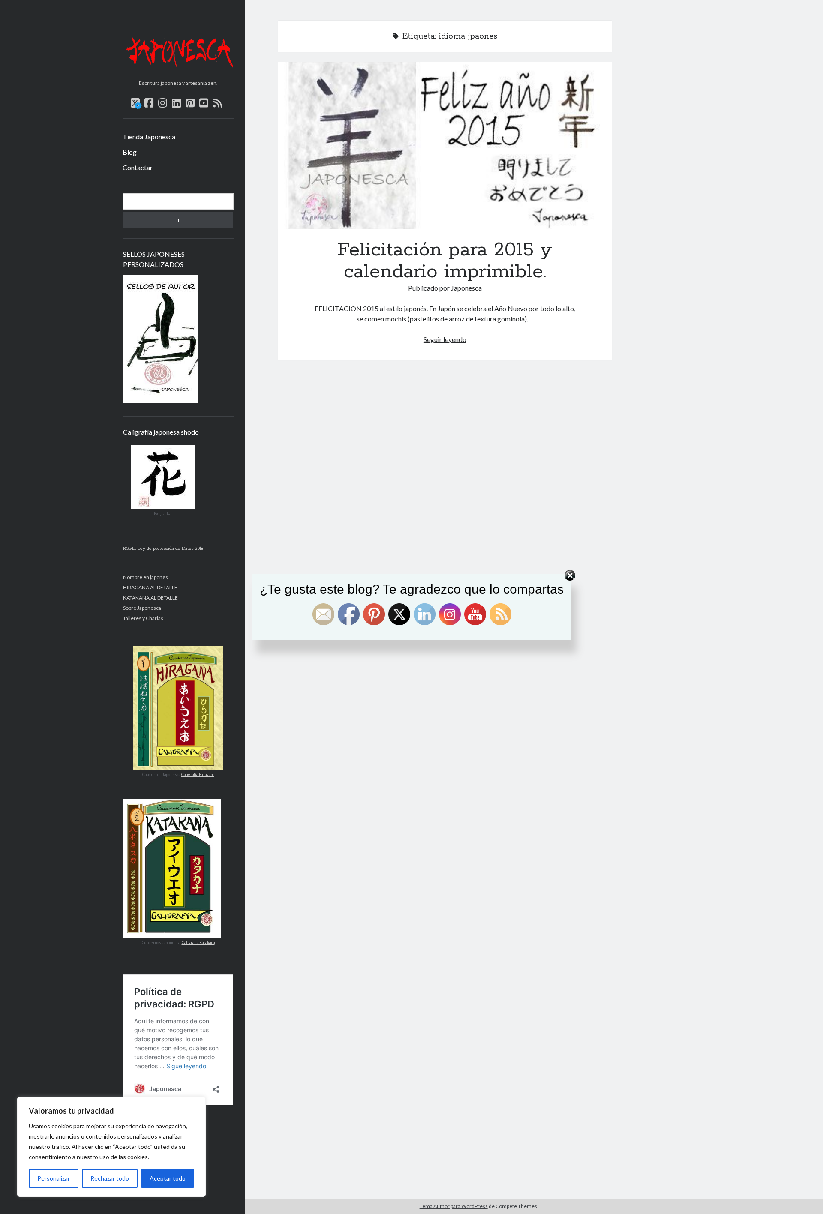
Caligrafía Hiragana (197, 774)
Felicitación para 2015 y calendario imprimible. (445, 145)
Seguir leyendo (445, 339)
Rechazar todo (109, 1178)
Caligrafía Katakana (198, 942)
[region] (111, 1147)
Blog (130, 152)
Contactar (138, 167)
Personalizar (53, 1178)
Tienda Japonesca (149, 136)
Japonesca (466, 288)
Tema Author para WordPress (454, 1206)
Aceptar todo (168, 1178)
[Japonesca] (178, 73)
